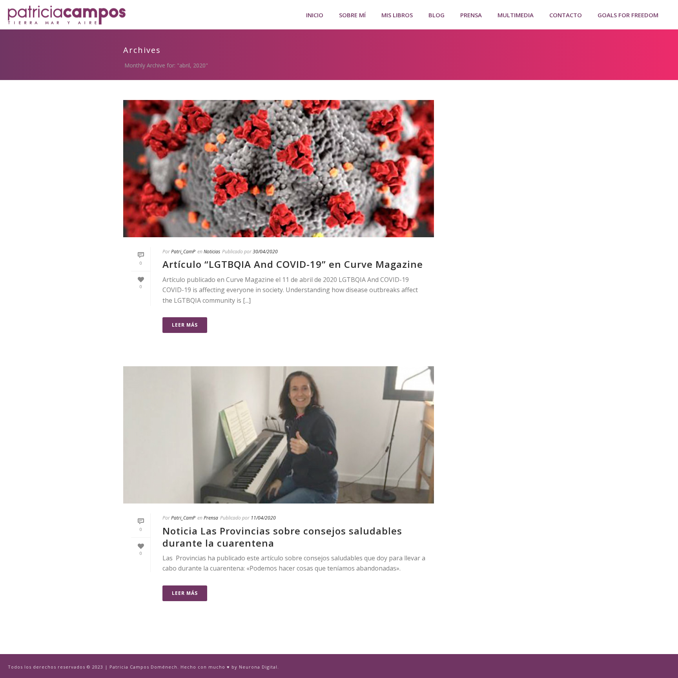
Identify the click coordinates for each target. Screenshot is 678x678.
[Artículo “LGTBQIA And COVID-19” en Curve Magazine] (278, 168)
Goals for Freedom (628, 15)
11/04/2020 (263, 517)
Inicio (314, 15)
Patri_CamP (183, 251)
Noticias (212, 251)
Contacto (565, 15)
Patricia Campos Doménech (143, 667)
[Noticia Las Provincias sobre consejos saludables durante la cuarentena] (278, 435)
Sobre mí (352, 15)
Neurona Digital (258, 667)
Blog (436, 15)
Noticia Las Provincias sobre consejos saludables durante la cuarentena (282, 536)
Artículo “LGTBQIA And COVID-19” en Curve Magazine (292, 264)
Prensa (471, 15)
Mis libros (397, 15)
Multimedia (516, 15)
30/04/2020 (265, 251)
